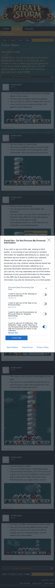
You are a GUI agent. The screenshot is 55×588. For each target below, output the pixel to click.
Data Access (27, 347)
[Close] (49, 240)
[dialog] (27, 294)
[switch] (45, 294)
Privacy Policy (42, 347)
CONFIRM (16, 338)
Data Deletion (12, 347)
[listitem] (27, 288)
